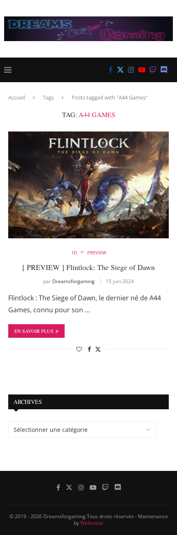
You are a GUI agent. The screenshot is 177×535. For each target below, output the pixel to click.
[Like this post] (79, 349)
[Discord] (164, 70)
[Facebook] (111, 70)
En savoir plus (34, 330)
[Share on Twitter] (98, 349)
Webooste (91, 522)
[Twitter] (120, 70)
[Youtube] (141, 70)
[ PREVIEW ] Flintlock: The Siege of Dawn (88, 267)
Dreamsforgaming (73, 281)
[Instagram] (131, 70)
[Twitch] (152, 70)
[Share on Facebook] (89, 349)
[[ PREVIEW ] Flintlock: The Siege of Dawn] (88, 184)
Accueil (16, 97)
